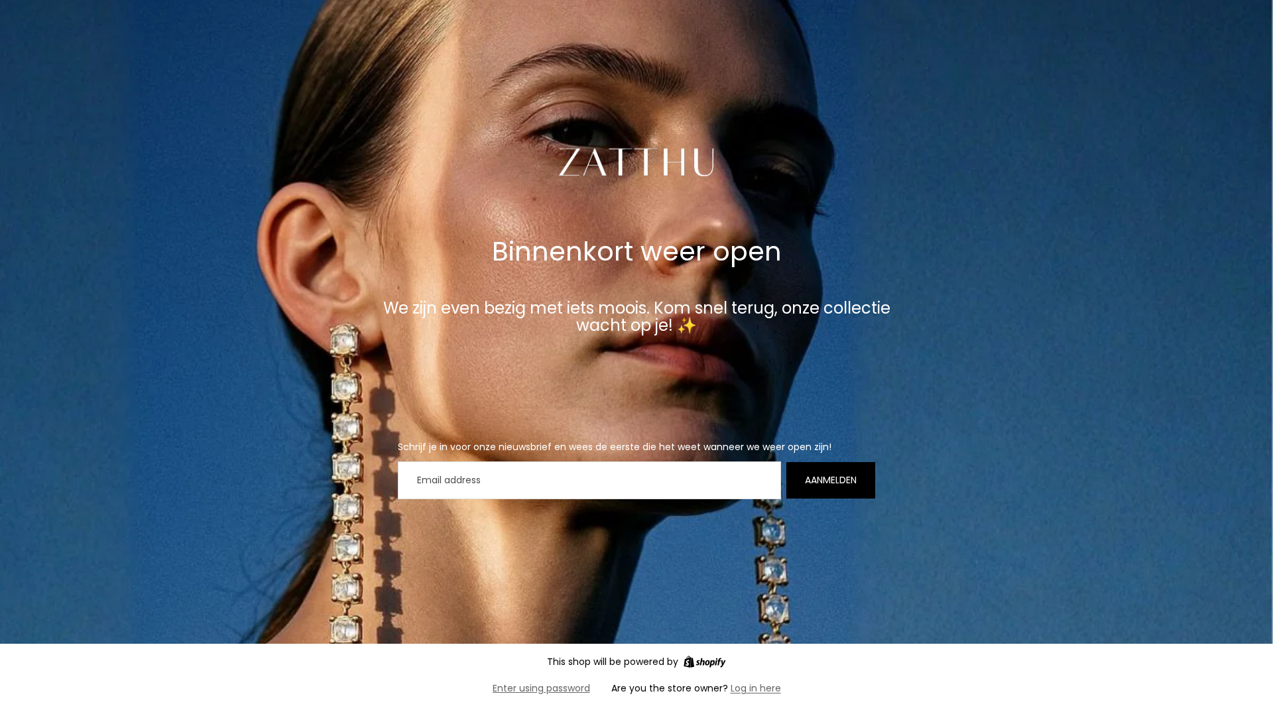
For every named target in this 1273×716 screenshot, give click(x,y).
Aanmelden (831, 480)
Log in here (756, 688)
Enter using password (541, 688)
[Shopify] (704, 662)
